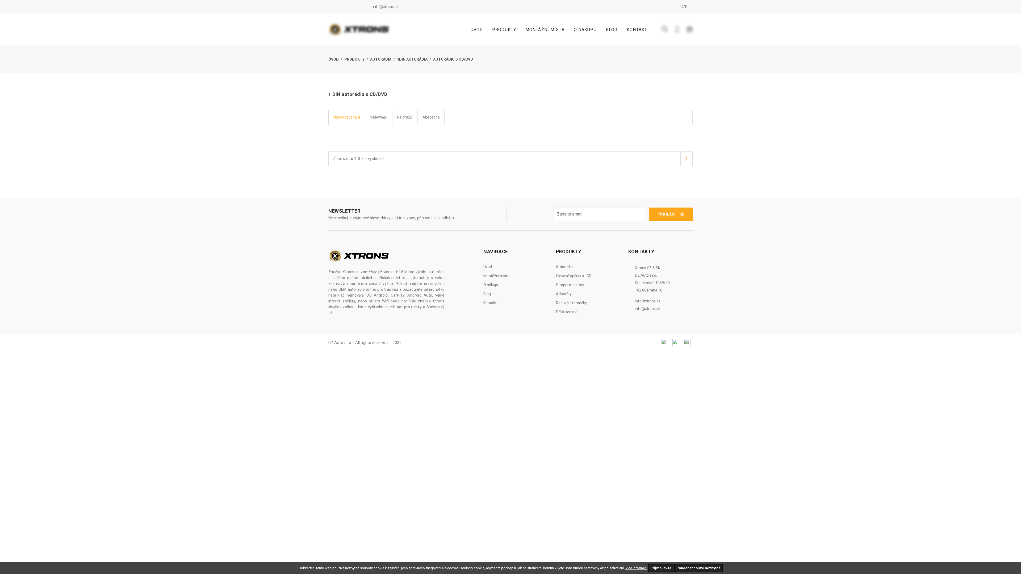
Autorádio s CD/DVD (453, 59)
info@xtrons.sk (647, 308)
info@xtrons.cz (386, 7)
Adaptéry (564, 294)
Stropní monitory (570, 285)
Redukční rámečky (571, 303)
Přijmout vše (660, 568)
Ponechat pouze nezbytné (698, 568)
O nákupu (585, 29)
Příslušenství (566, 312)
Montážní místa (544, 29)
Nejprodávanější (346, 117)
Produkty (504, 29)
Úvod (477, 29)
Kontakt (637, 29)
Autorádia (380, 59)
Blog (611, 29)
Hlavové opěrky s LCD (573, 276)
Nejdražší (405, 117)
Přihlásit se (671, 214)
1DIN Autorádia (412, 59)
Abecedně (431, 117)
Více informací (636, 568)
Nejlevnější (378, 117)
